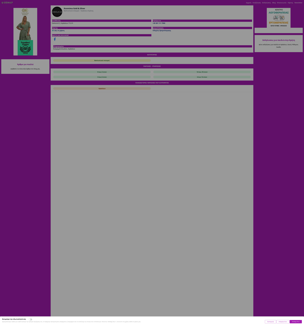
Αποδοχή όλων (296, 321)
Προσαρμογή (270, 321)
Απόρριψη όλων (283, 321)
